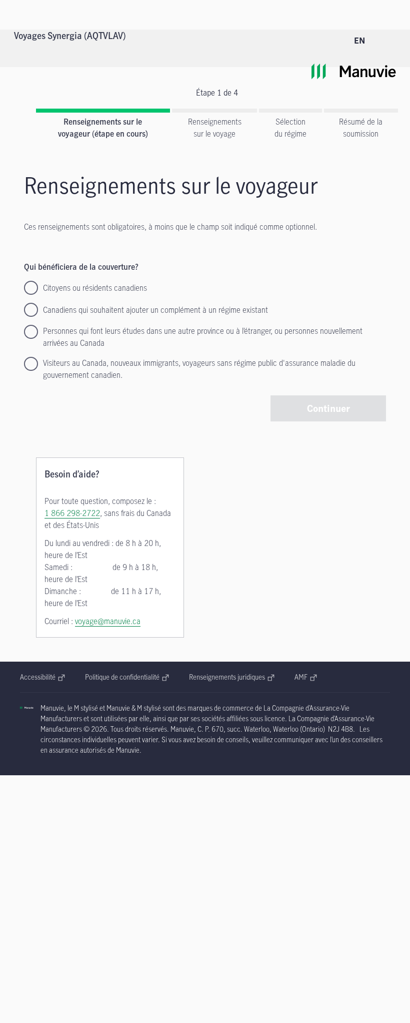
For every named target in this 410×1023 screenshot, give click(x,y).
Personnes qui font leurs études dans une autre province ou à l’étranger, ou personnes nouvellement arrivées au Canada (202, 336)
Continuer (328, 408)
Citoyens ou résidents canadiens (95, 287)
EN (359, 40)
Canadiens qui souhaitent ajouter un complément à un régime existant (155, 309)
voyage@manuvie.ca (107, 621)
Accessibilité (42, 677)
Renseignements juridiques (228, 677)
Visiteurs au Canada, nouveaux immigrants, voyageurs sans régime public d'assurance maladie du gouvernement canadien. (199, 368)
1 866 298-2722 (72, 513)
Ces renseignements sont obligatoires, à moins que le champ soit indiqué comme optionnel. (170, 226)
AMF (305, 677)
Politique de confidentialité (124, 677)
